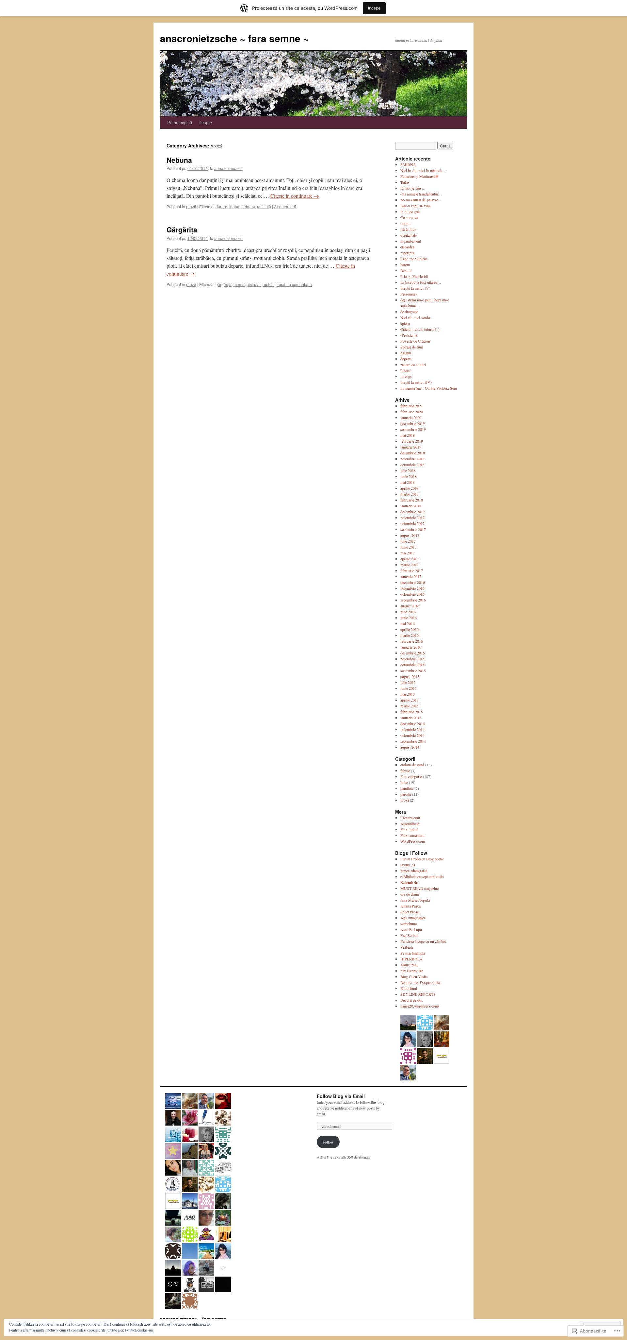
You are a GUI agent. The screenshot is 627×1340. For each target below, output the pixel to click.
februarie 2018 (411, 499)
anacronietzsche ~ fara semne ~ (234, 38)
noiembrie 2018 (412, 458)
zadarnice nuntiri (413, 364)
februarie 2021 (411, 405)
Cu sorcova (409, 217)
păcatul (405, 352)
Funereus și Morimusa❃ (419, 176)
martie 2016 (409, 635)
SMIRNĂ (408, 164)
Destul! (406, 270)
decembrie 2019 (412, 423)
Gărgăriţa (182, 229)
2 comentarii (285, 206)
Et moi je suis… (413, 188)
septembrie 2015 (413, 670)
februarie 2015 (411, 711)
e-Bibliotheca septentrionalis (422, 876)
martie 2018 (409, 494)
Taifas (405, 182)
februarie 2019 (411, 441)
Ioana (234, 206)
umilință (264, 206)
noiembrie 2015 (412, 658)
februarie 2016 (411, 641)
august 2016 (409, 605)
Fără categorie (411, 776)
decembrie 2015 (412, 652)
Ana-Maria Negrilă (415, 900)
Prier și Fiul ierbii (414, 276)
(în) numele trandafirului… (421, 193)
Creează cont (410, 817)
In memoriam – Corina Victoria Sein (428, 388)
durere (221, 206)
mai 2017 (407, 552)
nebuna (248, 206)
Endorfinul (408, 988)
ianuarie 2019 (410, 446)
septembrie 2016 (413, 599)
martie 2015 (409, 705)
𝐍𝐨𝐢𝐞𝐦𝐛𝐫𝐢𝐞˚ (409, 882)
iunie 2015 (408, 688)
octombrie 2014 (412, 735)
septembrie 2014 (413, 741)
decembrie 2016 (412, 582)
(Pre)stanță (408, 335)
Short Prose (409, 911)
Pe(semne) (408, 294)
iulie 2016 (408, 611)
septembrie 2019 (413, 429)
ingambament (410, 241)
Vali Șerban (409, 935)
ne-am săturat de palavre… (421, 199)
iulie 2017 (408, 541)
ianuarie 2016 (410, 647)
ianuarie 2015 (410, 717)
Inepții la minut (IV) (416, 382)
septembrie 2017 (413, 529)
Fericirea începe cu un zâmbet (423, 941)
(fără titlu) (408, 229)
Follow (328, 1142)
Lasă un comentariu (294, 284)
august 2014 (409, 747)
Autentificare (410, 823)
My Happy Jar (411, 970)
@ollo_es (407, 864)
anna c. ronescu (228, 168)
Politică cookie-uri (139, 1329)
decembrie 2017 (412, 511)
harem (405, 264)
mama (239, 284)
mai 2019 (407, 435)
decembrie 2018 (412, 452)
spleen (405, 323)
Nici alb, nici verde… (417, 317)
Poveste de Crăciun (415, 341)
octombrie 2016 (412, 594)
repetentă (407, 252)
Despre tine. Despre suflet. (421, 982)
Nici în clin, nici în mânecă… (422, 170)
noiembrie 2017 (412, 517)
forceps (406, 376)
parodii (405, 794)
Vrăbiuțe (406, 947)
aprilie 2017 (409, 558)
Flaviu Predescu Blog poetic (422, 858)
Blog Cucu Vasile (413, 976)
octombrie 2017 (412, 523)
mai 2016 (407, 623)
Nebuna (179, 160)
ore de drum (409, 894)
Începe (374, 8)
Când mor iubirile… (415, 258)
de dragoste (409, 311)
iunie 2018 (408, 476)
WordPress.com (412, 841)
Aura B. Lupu (411, 929)
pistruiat (254, 284)
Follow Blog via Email (341, 1096)
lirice (404, 782)
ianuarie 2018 (410, 505)
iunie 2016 (408, 617)
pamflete (406, 788)
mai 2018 (407, 482)
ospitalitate (408, 235)
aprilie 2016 (409, 629)
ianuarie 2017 (410, 576)
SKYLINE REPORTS (418, 994)
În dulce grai (410, 211)
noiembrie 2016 (412, 588)
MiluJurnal (408, 964)
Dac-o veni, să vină (415, 205)
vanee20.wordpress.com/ (419, 1006)
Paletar (405, 370)
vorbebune (408, 923)
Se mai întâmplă (412, 953)
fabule (405, 770)
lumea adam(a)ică (413, 870)
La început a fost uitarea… (420, 282)
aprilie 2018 (409, 488)
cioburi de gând (412, 764)
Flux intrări (409, 829)
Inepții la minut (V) (415, 288)
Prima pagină (179, 122)
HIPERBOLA (411, 958)
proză (191, 206)
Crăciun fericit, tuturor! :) (420, 329)
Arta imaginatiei (412, 917)
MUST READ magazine (419, 888)
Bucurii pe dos (411, 1000)
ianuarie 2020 (410, 417)
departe (405, 358)
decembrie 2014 (412, 723)
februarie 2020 (411, 411)
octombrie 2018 (412, 464)
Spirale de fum (411, 346)
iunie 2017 (408, 547)
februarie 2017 (411, 570)
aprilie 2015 (409, 700)
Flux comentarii (412, 835)
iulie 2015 (408, 682)
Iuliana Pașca (410, 905)
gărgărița (224, 284)
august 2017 (409, 535)
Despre (205, 122)
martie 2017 (409, 564)
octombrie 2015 (412, 664)
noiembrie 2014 (412, 729)
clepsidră (407, 246)
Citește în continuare (294, 195)
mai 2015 (407, 694)
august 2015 (409, 676)
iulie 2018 (408, 470)
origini (405, 223)
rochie (268, 284)
